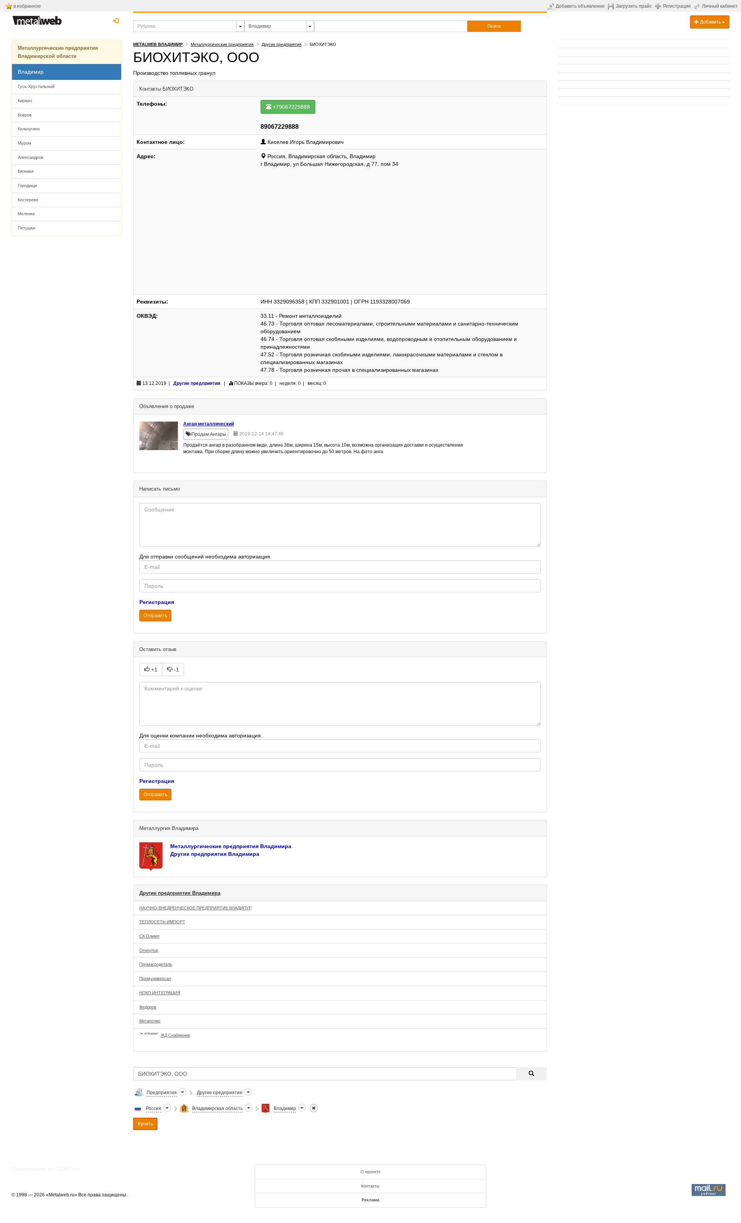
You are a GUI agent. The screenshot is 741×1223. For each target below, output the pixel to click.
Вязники (26, 171)
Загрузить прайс (634, 6)
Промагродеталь (155, 964)
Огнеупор (148, 950)
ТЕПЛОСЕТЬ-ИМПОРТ (162, 921)
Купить (145, 1124)
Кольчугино (29, 129)
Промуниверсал (155, 978)
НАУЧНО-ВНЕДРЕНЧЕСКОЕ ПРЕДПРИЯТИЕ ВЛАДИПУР (195, 908)
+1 (153, 669)
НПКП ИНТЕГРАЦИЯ (159, 992)
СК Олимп (149, 936)
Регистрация (677, 6)
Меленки (26, 213)
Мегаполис (150, 1021)
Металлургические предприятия (222, 44)
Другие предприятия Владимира (214, 854)
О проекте (370, 1171)
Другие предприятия (281, 44)
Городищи (27, 185)
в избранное (27, 6)
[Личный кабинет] (698, 6)
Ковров (25, 115)
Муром (24, 143)
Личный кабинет (720, 6)
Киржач (25, 100)
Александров (30, 157)
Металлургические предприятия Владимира (230, 846)
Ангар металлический (208, 424)
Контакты (370, 1186)
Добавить (710, 22)
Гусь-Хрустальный (36, 86)
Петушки (26, 228)
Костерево (28, 199)
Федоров (147, 1007)
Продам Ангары (208, 434)
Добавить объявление (580, 6)
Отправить (155, 615)
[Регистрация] (659, 6)
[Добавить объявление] (552, 6)
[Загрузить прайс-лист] (612, 6)
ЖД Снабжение (175, 1035)
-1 (176, 669)
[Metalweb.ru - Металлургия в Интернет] (37, 18)
